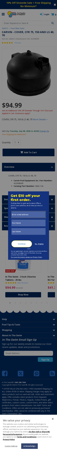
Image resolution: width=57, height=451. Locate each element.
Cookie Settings (11, 446)
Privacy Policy (9, 439)
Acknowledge (29, 446)
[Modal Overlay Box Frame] (28, 225)
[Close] (53, 419)
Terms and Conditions (26, 437)
